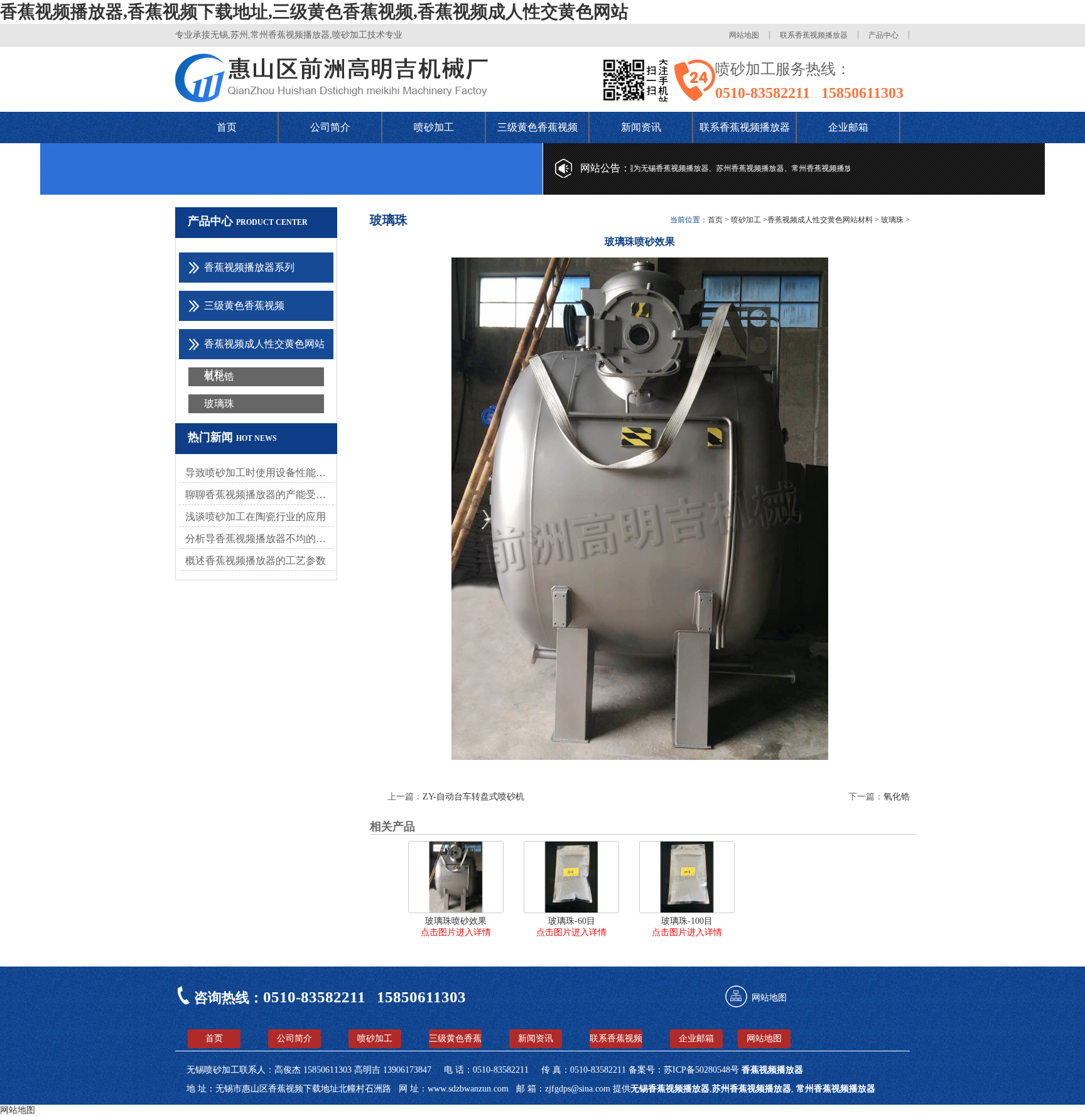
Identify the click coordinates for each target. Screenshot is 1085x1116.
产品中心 (883, 35)
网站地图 (744, 35)
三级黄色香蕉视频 (537, 127)
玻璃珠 (219, 403)
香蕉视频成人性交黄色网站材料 (820, 219)
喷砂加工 (434, 127)
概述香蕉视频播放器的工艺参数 (255, 560)
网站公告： (605, 168)
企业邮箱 (848, 127)
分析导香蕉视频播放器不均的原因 (259, 538)
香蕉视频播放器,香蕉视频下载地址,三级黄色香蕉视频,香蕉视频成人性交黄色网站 (314, 11)
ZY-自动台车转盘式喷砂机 (473, 796)
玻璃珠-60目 (571, 921)
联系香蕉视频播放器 (814, 35)
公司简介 (330, 127)
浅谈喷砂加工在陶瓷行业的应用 (255, 516)
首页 (227, 127)
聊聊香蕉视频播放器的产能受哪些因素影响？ (259, 494)
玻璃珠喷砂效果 (456, 921)
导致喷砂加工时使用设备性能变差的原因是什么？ (259, 472)
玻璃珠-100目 (687, 921)
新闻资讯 (641, 127)
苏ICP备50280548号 (703, 1070)
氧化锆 (219, 376)
